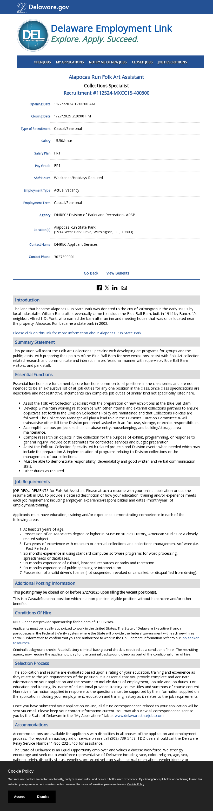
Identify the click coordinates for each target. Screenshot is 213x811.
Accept (19, 797)
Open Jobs (42, 62)
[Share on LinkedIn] (115, 287)
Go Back (91, 273)
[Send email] (124, 287)
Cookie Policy (135, 784)
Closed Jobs (142, 62)
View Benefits (117, 273)
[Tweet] (107, 287)
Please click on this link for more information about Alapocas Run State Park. (77, 332)
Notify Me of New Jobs (108, 62)
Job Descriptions (172, 62)
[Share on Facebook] (99, 287)
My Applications (70, 62)
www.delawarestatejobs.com (139, 715)
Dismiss (43, 797)
